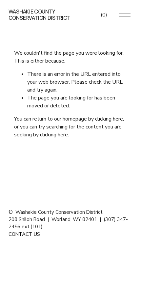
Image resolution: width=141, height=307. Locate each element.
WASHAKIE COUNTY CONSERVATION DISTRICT (39, 14)
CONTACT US (24, 234)
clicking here (109, 119)
